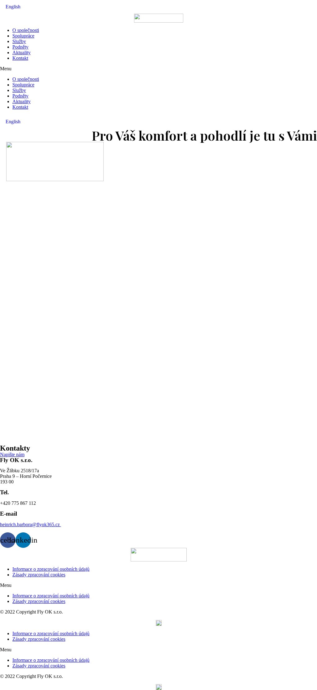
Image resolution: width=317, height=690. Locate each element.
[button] (158, 69)
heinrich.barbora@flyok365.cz (30, 524)
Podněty (20, 47)
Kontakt (20, 58)
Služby (19, 41)
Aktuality (21, 52)
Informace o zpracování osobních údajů (50, 569)
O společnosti (25, 30)
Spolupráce (23, 35)
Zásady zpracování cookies (38, 574)
